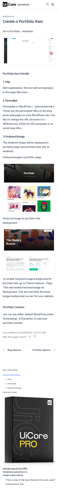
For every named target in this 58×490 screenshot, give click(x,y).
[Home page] (18, 4)
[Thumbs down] (34, 336)
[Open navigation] (52, 4)
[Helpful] (30, 336)
